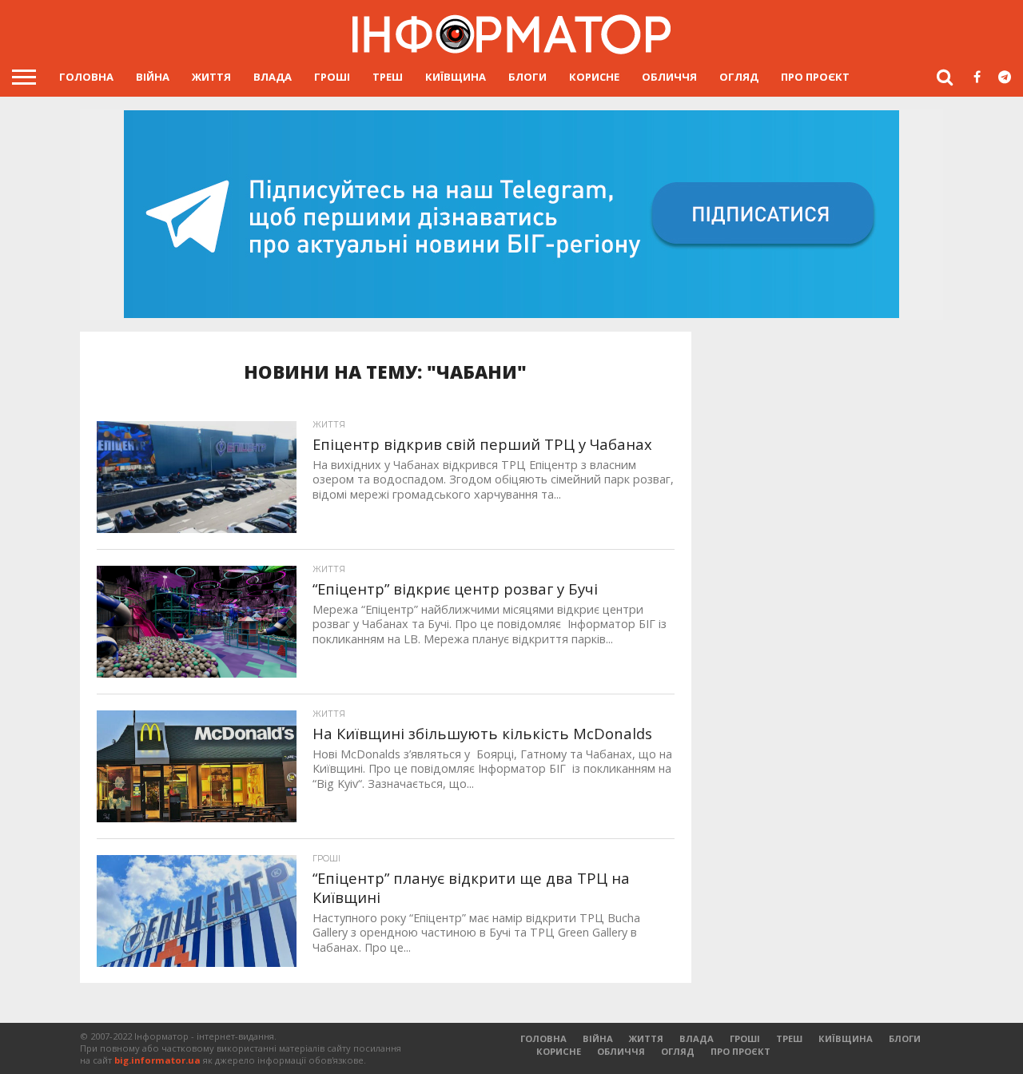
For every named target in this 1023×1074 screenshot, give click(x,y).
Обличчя (669, 77)
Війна (152, 77)
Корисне (594, 77)
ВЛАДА (272, 77)
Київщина (455, 77)
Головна (86, 77)
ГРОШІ (332, 77)
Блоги (527, 77)
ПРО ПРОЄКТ (815, 77)
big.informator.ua (157, 1060)
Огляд (738, 77)
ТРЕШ (387, 77)
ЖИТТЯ (211, 77)
